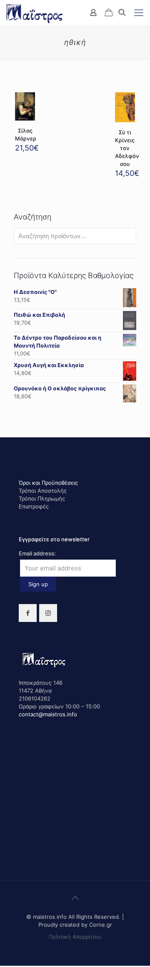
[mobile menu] (139, 12)
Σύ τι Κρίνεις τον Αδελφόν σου (127, 148)
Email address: (37, 553)
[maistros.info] (35, 12)
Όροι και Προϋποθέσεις (48, 482)
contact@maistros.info (48, 714)
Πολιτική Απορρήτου (75, 936)
